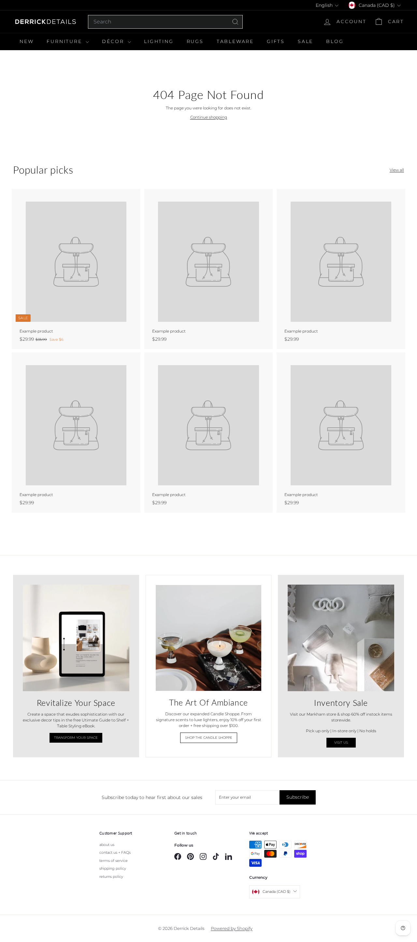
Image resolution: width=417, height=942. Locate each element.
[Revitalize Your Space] (76, 638)
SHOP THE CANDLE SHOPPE (208, 737)
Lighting (158, 41)
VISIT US (341, 742)
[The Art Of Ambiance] (209, 638)
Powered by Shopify (231, 928)
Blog (334, 41)
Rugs (195, 41)
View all (397, 169)
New (27, 41)
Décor (114, 41)
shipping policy (112, 868)
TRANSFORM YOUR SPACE (76, 737)
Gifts (276, 41)
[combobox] (165, 22)
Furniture (65, 41)
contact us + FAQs (115, 852)
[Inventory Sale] (341, 638)
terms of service (113, 860)
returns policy (111, 876)
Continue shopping (208, 117)
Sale (305, 41)
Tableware (235, 41)
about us (106, 844)
